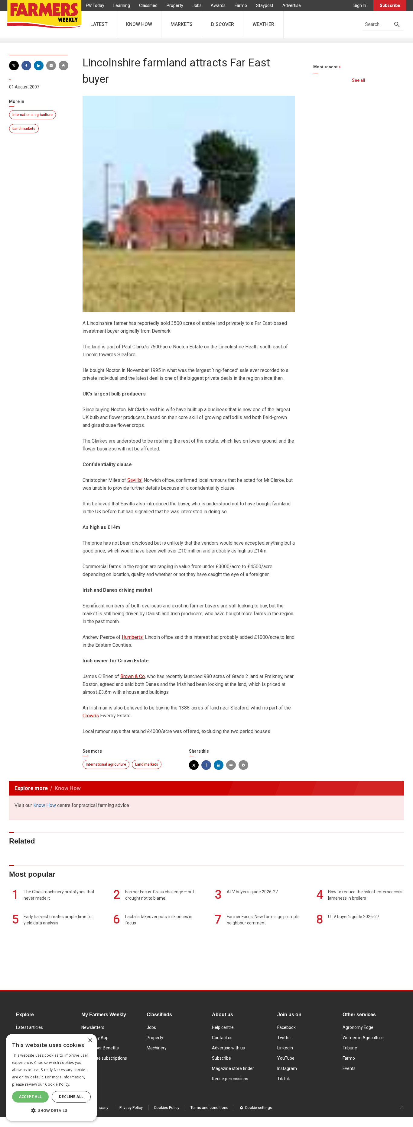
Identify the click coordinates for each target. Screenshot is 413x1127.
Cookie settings (258, 1107)
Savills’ (134, 480)
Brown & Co (132, 676)
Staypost (264, 5)
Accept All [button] (30, 1096)
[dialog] (51, 1077)
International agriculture (32, 115)
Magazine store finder (233, 1068)
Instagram (287, 1068)
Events (349, 1068)
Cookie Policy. (57, 1084)
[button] (51, 1110)
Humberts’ (133, 637)
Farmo (241, 5)
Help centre (223, 1027)
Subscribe (390, 5)
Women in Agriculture (363, 1037)
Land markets (23, 128)
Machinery (157, 1047)
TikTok (283, 1078)
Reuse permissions (230, 1078)
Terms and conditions (209, 1107)
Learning (121, 5)
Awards (218, 5)
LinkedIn (285, 1047)
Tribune (350, 1047)
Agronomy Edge (358, 1027)
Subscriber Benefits (100, 1047)
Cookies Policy (166, 1107)
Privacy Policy (131, 1107)
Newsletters (92, 1027)
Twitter (284, 1037)
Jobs (197, 5)
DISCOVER (222, 24)
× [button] (90, 1040)
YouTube (285, 1058)
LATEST (99, 24)
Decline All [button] (71, 1096)
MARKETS (182, 24)
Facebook (286, 1027)
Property (175, 5)
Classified (148, 5)
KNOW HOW (139, 24)
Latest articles (29, 1027)
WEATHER (263, 24)
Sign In (359, 5)
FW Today (95, 5)
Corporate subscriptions (104, 1058)
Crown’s (91, 716)
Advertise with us (228, 1047)
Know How (44, 805)
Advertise (291, 5)
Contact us (222, 1037)
